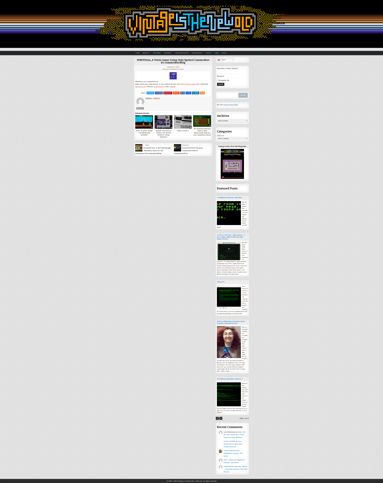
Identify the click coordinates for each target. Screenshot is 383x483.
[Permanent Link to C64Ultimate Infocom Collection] (229, 213)
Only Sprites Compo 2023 (190, 84)
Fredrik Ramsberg (230, 450)
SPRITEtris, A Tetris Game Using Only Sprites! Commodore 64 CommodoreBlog (173, 61)
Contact (209, 53)
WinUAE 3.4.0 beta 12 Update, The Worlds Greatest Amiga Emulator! (163, 134)
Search (243, 95)
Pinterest (168, 93)
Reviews (145, 53)
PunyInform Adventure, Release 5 (229, 379)
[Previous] (217, 418)
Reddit (177, 93)
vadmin (156, 98)
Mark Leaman (229, 460)
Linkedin (196, 93)
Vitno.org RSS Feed (230, 105)
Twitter (151, 93)
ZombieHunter (229, 466)
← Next (146, 145)
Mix (203, 93)
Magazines (157, 53)
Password (220, 76)
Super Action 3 (183, 131)
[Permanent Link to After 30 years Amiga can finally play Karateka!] (144, 122)
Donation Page (197, 53)
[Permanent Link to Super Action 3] (183, 122)
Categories (220, 136)
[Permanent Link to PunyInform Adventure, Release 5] (229, 394)
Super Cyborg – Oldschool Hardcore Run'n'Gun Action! (235, 469)
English (223, 60)
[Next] (220, 418)
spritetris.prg (140, 86)
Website (140, 108)
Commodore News (177, 69)
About (224, 53)
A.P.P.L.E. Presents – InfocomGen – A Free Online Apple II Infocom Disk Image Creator (231, 237)
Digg (189, 93)
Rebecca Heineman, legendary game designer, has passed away (231, 322)
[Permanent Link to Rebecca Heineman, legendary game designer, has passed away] (229, 342)
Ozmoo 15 (221, 282)
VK (183, 93)
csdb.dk (172, 86)
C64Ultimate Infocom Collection (229, 198)
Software (167, 53)
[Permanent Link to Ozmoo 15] (229, 297)
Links (217, 53)
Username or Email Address (227, 68)
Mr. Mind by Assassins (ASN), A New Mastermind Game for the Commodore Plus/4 (202, 132)
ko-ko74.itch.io (158, 86)
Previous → (186, 145)
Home (138, 53)
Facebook (159, 93)
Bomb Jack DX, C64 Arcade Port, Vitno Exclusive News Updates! (235, 435)
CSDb (178, 84)
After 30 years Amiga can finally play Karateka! (144, 133)
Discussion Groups (182, 53)
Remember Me (223, 80)
